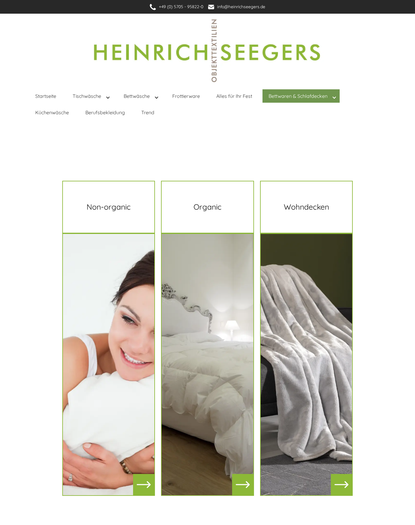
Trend (147, 112)
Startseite (45, 96)
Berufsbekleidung (105, 112)
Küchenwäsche (52, 112)
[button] (91, 97)
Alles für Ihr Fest (234, 96)
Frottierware (186, 96)
